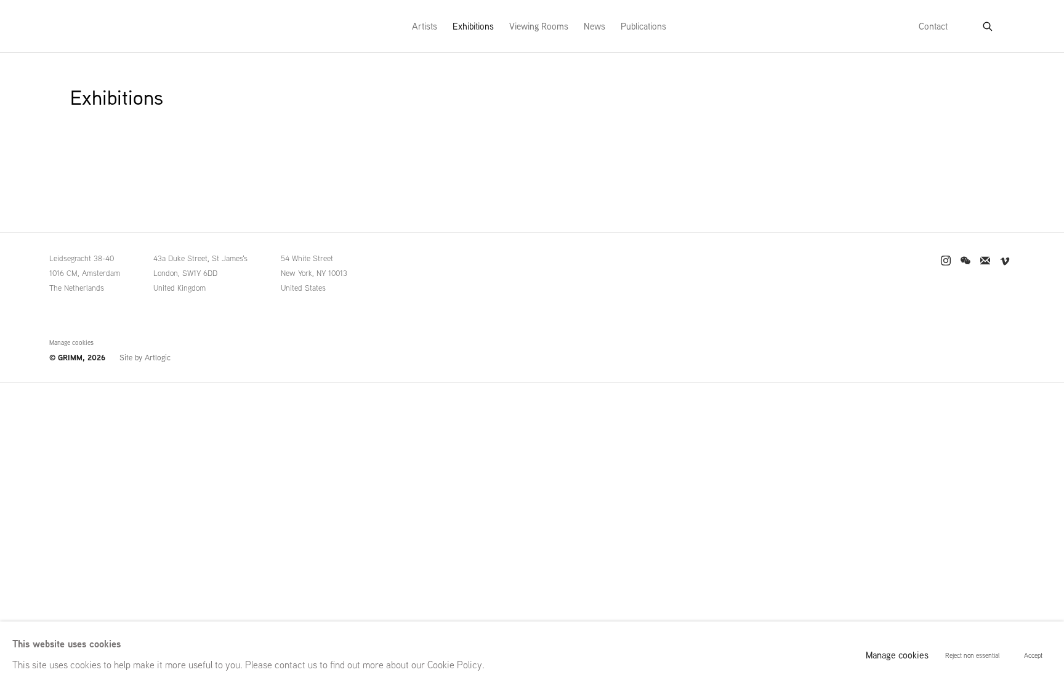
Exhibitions (473, 26)
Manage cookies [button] (71, 342)
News (594, 26)
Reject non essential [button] (972, 655)
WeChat (965, 261)
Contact (933, 26)
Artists (424, 26)
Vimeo (1005, 261)
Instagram (946, 261)
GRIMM (95, 26)
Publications (643, 26)
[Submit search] (988, 24)
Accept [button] (1033, 655)
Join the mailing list (985, 261)
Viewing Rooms (538, 26)
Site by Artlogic (145, 357)
